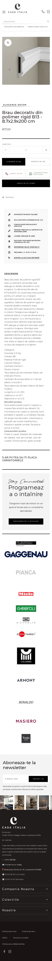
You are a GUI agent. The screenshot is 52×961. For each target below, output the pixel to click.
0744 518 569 (10, 860)
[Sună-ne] (43, 12)
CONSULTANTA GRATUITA (38, 27)
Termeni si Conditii (20, 938)
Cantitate (6, 144)
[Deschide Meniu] (4, 12)
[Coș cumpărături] (48, 12)
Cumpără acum (13, 162)
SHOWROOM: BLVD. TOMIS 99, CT (27, 247)
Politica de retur (28, 931)
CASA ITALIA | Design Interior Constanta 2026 (21, 835)
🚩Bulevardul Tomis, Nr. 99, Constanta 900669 (21, 869)
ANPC (4, 938)
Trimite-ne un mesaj (13, 865)
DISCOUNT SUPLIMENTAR (14, 27)
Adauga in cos (38, 161)
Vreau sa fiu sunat (26, 183)
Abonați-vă (38, 779)
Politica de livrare (9, 931)
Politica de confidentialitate (13, 944)
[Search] (48, 21)
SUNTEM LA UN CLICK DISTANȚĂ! (26, 258)
